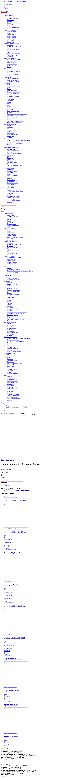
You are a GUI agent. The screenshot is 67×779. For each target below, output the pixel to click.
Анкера (9, 70)
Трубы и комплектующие (14, 153)
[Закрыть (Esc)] (1, 776)
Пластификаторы (12, 65)
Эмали (9, 52)
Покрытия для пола (9, 155)
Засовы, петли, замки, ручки (15, 191)
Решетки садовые (12, 199)
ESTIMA (9, 128)
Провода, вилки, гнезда (13, 93)
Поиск (6, 405)
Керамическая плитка (10, 124)
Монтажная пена (12, 64)
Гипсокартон (10, 20)
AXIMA (9, 125)
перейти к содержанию (19, 1)
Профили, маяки (11, 26)
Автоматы (10, 84)
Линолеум (10, 158)
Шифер (9, 146)
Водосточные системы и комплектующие (18, 140)
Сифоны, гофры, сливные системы (17, 114)
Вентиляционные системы (11, 147)
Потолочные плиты (12, 183)
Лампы (9, 89)
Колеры (9, 50)
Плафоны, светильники (13, 92)
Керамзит (9, 21)
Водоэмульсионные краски (14, 46)
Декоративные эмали (13, 49)
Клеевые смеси (11, 36)
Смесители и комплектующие (15, 115)
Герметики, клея (11, 61)
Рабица (9, 194)
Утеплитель (10, 163)
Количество (4, 480)
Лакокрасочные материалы (11, 43)
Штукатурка (10, 42)
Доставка (6, 5)
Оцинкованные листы (13, 171)
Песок (9, 23)
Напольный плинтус (13, 184)
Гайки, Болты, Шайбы (13, 71)
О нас (5, 7)
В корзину (3, 482)
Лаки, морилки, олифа (13, 53)
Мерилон (9, 105)
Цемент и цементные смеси (15, 39)
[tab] (35, 485)
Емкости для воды (12, 190)
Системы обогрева (12, 166)
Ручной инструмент (12, 78)
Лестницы (10, 193)
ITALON (9, 131)
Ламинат (9, 156)
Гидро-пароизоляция (13, 141)
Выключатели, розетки (13, 86)
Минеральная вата (12, 162)
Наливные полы (11, 37)
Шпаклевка (10, 40)
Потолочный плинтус (13, 181)
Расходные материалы (13, 81)
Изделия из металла (9, 168)
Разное (9, 75)
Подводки (10, 108)
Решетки (9, 152)
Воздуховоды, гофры (13, 150)
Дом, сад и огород (9, 187)
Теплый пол (10, 118)
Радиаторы (10, 109)
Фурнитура (10, 186)
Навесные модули (12, 90)
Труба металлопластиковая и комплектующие (20, 119)
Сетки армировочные (13, 27)
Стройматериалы (8, 15)
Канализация (10, 100)
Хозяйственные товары (13, 200)
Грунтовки (10, 48)
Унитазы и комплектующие (15, 122)
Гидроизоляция (11, 31)
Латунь (9, 103)
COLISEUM (10, 127)
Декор (5, 177)
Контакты (6, 8)
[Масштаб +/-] (6, 776)
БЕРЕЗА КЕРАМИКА (13, 134)
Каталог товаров (8, 4)
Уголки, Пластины (12, 74)
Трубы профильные (12, 175)
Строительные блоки (13, 18)
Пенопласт (10, 161)
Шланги (9, 202)
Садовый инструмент (13, 197)
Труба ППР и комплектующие (15, 121)
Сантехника (7, 97)
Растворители (11, 56)
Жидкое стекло (11, 62)
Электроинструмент (12, 80)
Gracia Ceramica (11, 130)
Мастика (9, 144)
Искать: (3, 204)
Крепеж (6, 68)
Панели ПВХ (11, 180)
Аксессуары (10, 99)
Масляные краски (12, 55)
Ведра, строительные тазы (14, 188)
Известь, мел (10, 34)
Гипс (8, 33)
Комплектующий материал (14, 165)
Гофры (9, 87)
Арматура (10, 169)
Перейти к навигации (7, 1)
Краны (9, 102)
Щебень (9, 28)
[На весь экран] (4, 776)
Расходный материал (13, 111)
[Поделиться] (3, 776)
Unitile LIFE (10, 133)
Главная (3, 414)
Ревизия (9, 112)
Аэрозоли (10, 45)
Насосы (9, 106)
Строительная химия (10, 58)
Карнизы (9, 178)
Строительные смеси (10, 30)
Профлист (10, 172)
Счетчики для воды (12, 117)
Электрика (7, 83)
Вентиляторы (11, 149)
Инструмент (7, 77)
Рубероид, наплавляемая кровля (16, 143)
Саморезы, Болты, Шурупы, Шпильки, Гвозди (20, 72)
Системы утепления (9, 159)
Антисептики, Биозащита (14, 59)
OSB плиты (10, 17)
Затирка (9, 137)
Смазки (9, 67)
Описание (7, 485)
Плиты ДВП (10, 24)
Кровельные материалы (10, 139)
